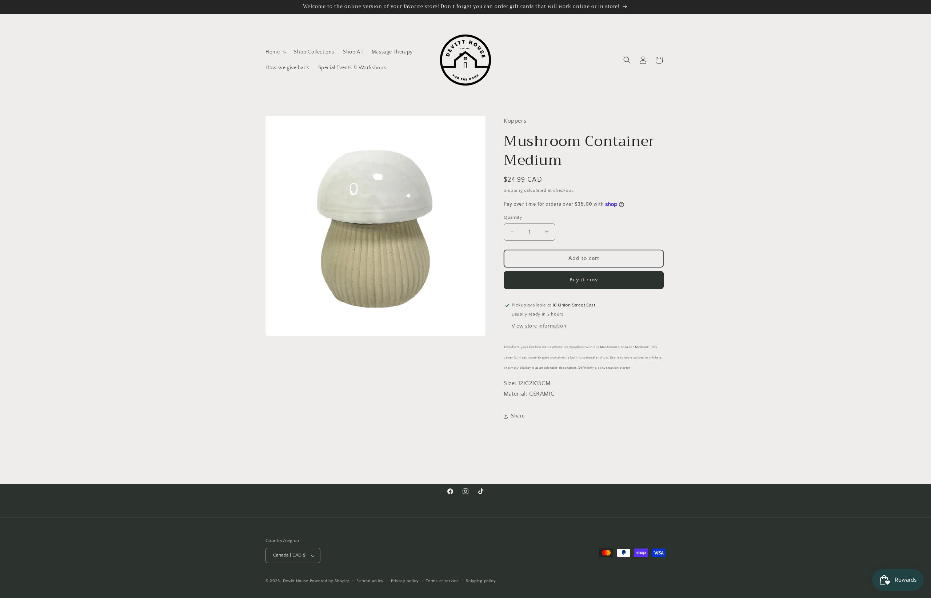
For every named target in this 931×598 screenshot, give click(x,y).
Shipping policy (481, 581)
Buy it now (584, 280)
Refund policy (370, 581)
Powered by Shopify (329, 581)
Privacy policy (405, 581)
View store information (539, 326)
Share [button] (518, 416)
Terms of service (442, 581)
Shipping (513, 190)
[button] (275, 52)
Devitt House (296, 581)
